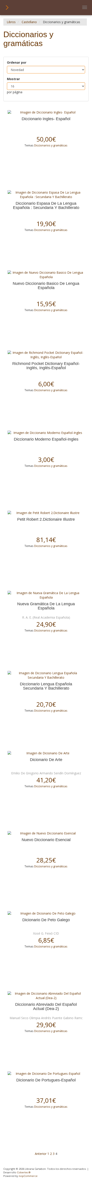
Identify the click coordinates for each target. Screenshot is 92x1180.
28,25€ (46, 860)
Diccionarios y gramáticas (50, 145)
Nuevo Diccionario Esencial (46, 840)
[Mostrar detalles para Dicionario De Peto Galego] (46, 913)
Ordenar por (16, 62)
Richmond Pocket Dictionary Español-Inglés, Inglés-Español (46, 366)
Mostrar (13, 79)
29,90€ (46, 1024)
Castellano (29, 22)
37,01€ (46, 1100)
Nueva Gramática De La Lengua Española (46, 606)
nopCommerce (28, 1176)
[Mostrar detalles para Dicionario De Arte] (46, 753)
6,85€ (46, 940)
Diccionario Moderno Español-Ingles (46, 439)
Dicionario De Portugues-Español (46, 1080)
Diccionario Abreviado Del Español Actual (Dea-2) (46, 1006)
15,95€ (46, 304)
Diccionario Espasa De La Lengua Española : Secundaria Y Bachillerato (46, 205)
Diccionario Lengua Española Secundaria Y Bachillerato (46, 686)
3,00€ (46, 459)
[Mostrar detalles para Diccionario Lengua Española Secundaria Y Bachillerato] (46, 675)
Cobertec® (24, 1172)
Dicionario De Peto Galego (46, 920)
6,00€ (46, 384)
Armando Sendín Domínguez (60, 773)
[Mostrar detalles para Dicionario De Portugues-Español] (46, 1073)
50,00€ (46, 139)
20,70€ (46, 704)
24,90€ (46, 624)
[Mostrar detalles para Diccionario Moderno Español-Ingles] (46, 433)
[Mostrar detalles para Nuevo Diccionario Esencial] (46, 833)
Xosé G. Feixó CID (46, 933)
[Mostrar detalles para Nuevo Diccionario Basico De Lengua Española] (46, 274)
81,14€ (46, 539)
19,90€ (46, 223)
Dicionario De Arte (46, 760)
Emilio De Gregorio (25, 773)
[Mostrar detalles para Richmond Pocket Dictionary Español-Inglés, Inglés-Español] (46, 354)
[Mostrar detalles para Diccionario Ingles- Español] (46, 112)
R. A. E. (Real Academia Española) (46, 617)
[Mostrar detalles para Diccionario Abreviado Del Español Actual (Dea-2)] (46, 995)
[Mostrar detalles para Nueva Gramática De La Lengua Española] (46, 595)
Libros (11, 22)
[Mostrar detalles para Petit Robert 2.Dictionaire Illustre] (46, 513)
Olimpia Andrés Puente (45, 1018)
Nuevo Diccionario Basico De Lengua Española (46, 285)
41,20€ (46, 780)
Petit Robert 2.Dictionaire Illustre (46, 519)
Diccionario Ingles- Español (46, 119)
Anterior (40, 1154)
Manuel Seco (19, 1018)
